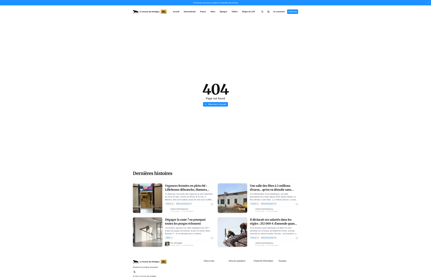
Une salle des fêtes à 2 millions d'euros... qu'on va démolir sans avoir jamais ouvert (270, 189)
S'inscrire (292, 11)
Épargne (223, 11)
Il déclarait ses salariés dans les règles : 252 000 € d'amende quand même (273, 223)
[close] (428, 2)
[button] (262, 12)
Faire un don (209, 261)
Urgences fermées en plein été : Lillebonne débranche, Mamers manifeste (186, 189)
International (190, 11)
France (203, 11)
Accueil (176, 11)
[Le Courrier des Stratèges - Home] (150, 11)
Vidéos (235, 11)
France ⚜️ (170, 204)
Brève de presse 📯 (183, 204)
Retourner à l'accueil (217, 104)
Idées (213, 11)
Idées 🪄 (169, 238)
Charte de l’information (263, 261)
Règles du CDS (248, 11)
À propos (282, 261)
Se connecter (279, 11)
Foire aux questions (237, 261)
